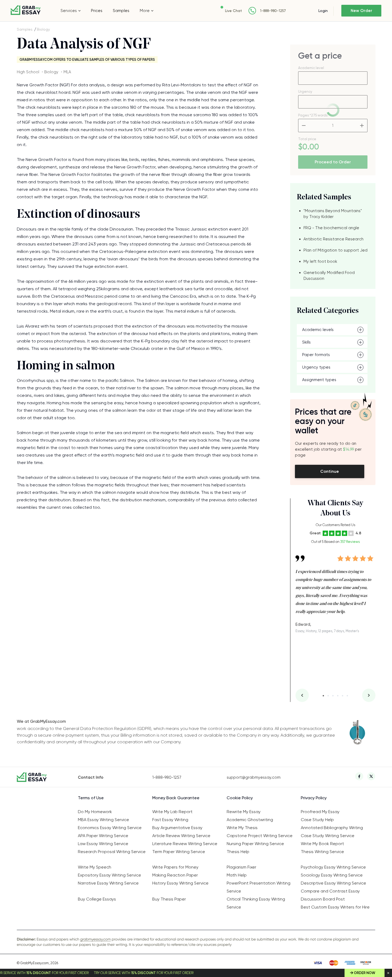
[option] (335, 590)
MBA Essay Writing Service (103, 819)
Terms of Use (91, 797)
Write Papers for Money (175, 867)
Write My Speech (94, 867)
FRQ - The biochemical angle (331, 227)
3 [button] (333, 695)
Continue (329, 471)
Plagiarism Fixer (241, 867)
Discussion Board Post (323, 899)
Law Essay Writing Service (103, 843)
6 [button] (347, 695)
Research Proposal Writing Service (112, 851)
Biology (43, 29)
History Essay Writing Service (180, 883)
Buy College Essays (97, 899)
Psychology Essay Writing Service (333, 867)
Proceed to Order (333, 161)
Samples (121, 10)
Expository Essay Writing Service (109, 875)
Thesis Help (238, 851)
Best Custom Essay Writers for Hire (335, 907)
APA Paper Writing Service (103, 835)
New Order (361, 10)
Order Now (364, 973)
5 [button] (342, 695)
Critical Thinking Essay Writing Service (256, 903)
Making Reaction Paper (175, 875)
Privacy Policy (314, 797)
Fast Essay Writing (170, 819)
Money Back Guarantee (175, 797)
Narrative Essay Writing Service (108, 883)
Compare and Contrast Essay (330, 891)
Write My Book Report (322, 843)
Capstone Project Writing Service (260, 835)
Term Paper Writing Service (178, 851)
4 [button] (337, 695)
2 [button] (328, 695)
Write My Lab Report (172, 811)
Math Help (237, 875)
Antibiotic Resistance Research (333, 239)
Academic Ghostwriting (250, 819)
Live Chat (233, 11)
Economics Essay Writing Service (110, 827)
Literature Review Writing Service (184, 843)
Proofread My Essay (320, 811)
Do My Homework (95, 811)
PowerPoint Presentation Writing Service (258, 887)
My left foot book (320, 261)
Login (323, 11)
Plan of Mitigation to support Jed (335, 250)
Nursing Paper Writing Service (255, 843)
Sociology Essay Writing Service (332, 875)
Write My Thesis (242, 827)
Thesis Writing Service (322, 851)
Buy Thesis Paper (169, 899)
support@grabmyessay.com (254, 777)
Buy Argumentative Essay (177, 827)
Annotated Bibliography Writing (332, 827)
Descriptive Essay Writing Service (333, 883)
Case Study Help (317, 819)
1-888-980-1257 (273, 11)
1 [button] (323, 695)
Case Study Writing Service (327, 835)
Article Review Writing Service (181, 835)
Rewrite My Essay (244, 811)
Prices (96, 10)
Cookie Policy (240, 797)
